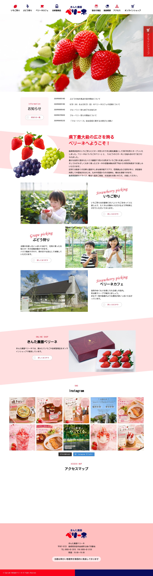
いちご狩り (15, 10)
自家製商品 (56, 10)
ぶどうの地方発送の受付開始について (85, 99)
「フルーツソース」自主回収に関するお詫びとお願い (91, 121)
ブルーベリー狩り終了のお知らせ (83, 110)
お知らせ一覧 (35, 117)
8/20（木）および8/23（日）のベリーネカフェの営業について (95, 104)
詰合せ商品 (96, 10)
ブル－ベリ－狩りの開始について (83, 115)
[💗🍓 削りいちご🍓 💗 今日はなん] (22, 437)
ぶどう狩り (27, 10)
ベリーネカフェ (42, 10)
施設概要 (107, 10)
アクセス (117, 10)
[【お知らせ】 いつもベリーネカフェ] (104, 410)
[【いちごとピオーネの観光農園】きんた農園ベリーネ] (76, 11)
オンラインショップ (133, 10)
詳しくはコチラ (112, 214)
